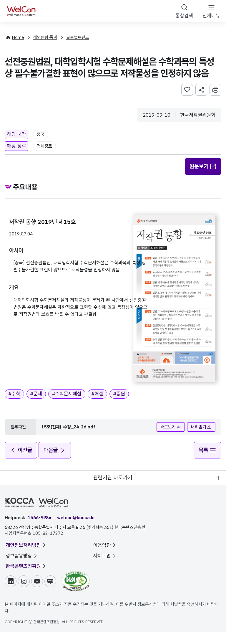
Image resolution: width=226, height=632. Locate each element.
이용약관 (102, 545)
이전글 (25, 450)
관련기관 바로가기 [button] (112, 477)
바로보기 (168, 427)
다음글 (51, 450)
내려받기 (198, 427)
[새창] (75, 574)
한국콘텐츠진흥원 (23, 566)
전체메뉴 (211, 16)
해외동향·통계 (45, 37)
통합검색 (184, 16)
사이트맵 (102, 556)
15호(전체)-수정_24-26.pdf (68, 427)
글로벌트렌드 (77, 37)
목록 (203, 450)
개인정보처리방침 (23, 545)
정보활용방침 (19, 556)
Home (18, 37)
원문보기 (199, 166)
